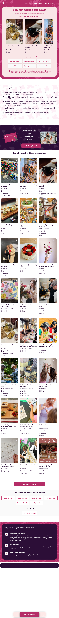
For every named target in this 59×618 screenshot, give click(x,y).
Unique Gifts (37, 503)
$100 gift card (29, 61)
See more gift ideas (29, 484)
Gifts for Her (8, 498)
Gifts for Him (22, 498)
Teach (40, 3)
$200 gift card (44, 61)
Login (52, 3)
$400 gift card (29, 66)
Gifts (35, 3)
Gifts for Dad (51, 498)
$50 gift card (14, 61)
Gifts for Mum (36, 498)
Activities (28, 3)
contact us (22, 555)
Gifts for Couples (22, 503)
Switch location (29, 513)
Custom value (43, 66)
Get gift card (31, 146)
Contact (46, 3)
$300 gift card (14, 66)
